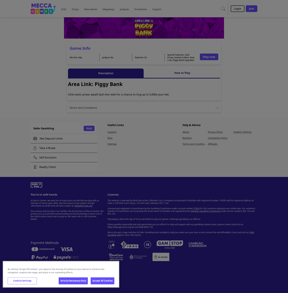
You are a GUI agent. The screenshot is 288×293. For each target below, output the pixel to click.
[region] (61, 274)
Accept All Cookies (102, 280)
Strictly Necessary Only (73, 280)
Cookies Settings (22, 280)
